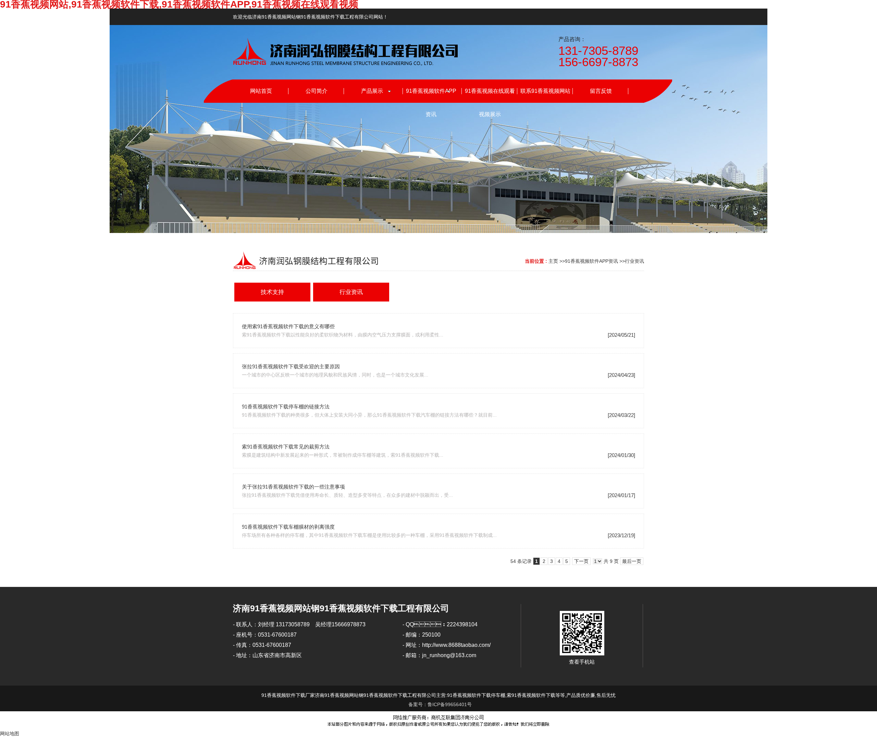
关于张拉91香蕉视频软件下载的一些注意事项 (293, 487)
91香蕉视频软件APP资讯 (591, 261)
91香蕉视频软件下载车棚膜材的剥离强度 (288, 527)
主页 (553, 261)
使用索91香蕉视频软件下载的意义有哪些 (288, 326)
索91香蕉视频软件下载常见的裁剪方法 (286, 447)
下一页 (581, 561)
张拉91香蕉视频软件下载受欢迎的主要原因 (291, 366)
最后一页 (631, 561)
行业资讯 (634, 261)
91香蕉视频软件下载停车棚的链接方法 (286, 406)
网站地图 (9, 733)
